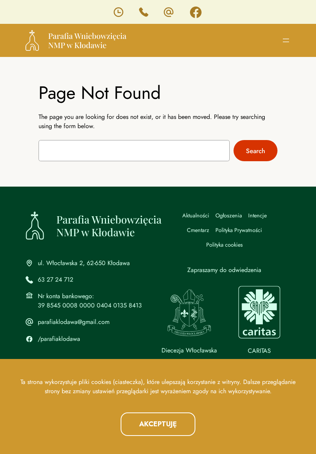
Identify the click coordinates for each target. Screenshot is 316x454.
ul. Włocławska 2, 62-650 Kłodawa (84, 263)
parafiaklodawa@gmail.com (73, 321)
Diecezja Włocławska (189, 350)
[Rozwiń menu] (286, 40)
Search (255, 150)
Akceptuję (158, 424)
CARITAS (259, 350)
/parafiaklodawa (59, 338)
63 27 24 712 (55, 279)
